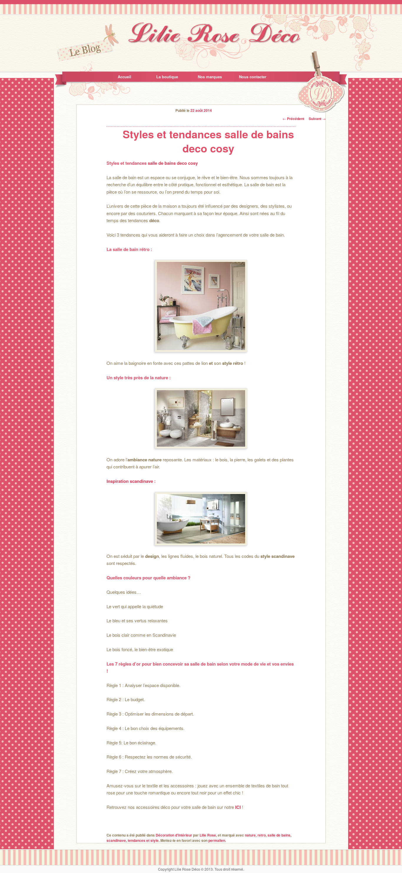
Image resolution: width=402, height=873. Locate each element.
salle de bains (279, 835)
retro (262, 835)
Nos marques (210, 76)
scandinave (116, 840)
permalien (216, 840)
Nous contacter (252, 76)
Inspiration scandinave (130, 481)
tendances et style (143, 840)
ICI (238, 807)
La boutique (167, 76)
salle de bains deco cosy (173, 163)
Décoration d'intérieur (174, 835)
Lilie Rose (208, 835)
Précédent (293, 118)
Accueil (124, 76)
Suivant (317, 118)
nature (250, 835)
